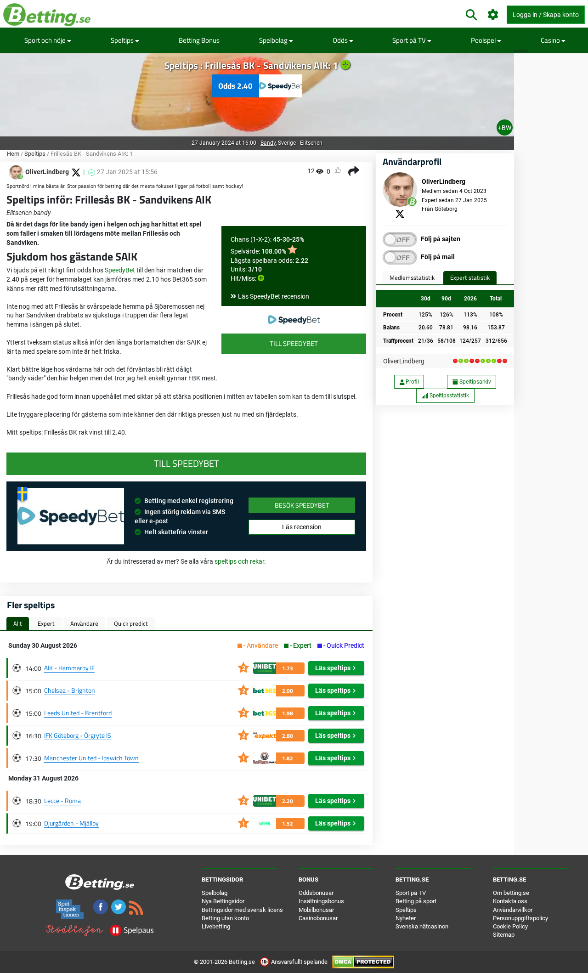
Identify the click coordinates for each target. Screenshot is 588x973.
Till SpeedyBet (294, 343)
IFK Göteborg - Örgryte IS (77, 735)
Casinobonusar (318, 918)
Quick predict (131, 623)
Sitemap (503, 934)
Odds (341, 40)
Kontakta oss (510, 901)
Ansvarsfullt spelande (299, 961)
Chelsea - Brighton (69, 690)
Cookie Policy (510, 926)
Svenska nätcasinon (422, 926)
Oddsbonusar (316, 892)
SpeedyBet (120, 270)
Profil (411, 382)
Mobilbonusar (316, 909)
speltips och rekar (239, 561)
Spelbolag (274, 40)
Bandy (268, 143)
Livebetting (216, 926)
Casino (551, 40)
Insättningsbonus (321, 901)
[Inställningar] (493, 15)
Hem (13, 153)
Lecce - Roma (62, 800)
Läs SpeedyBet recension (273, 296)
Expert (46, 623)
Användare (84, 623)
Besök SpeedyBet (302, 505)
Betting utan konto (225, 918)
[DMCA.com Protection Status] (363, 961)
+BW (504, 127)
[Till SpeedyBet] (293, 320)
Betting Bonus (199, 40)
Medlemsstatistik (412, 277)
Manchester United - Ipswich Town (91, 758)
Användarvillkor (512, 909)
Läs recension (302, 527)
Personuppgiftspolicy (520, 918)
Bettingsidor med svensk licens (242, 909)
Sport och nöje (45, 40)
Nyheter (406, 918)
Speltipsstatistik (448, 395)
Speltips (123, 40)
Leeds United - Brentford (78, 713)
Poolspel (484, 40)
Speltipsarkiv (474, 382)
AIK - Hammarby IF (69, 668)
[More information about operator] (70, 516)
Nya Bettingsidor (223, 901)
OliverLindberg (403, 361)
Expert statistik (470, 277)
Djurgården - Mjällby (71, 823)
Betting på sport (416, 901)
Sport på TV (409, 40)
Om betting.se (511, 892)
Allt (17, 623)
